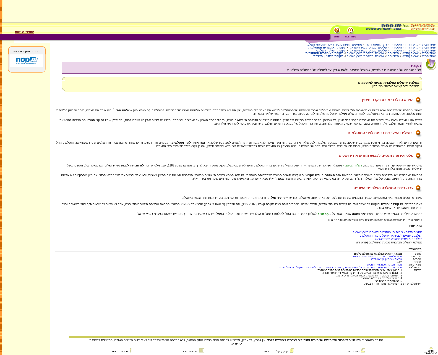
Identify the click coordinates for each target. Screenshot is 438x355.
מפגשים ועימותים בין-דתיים (345, 44)
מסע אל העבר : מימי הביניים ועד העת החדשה (377, 256)
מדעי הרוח (412, 44)
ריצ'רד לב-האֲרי (352, 165)
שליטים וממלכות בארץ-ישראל (368, 47)
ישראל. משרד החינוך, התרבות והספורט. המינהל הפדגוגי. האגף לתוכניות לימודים (322, 267)
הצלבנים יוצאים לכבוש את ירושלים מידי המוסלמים (391, 235)
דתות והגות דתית (376, 44)
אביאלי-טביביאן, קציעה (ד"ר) (386, 259)
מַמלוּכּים (323, 214)
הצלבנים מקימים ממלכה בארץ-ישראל (398, 239)
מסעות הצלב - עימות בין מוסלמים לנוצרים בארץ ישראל (387, 232)
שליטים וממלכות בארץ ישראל (365, 53)
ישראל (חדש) (410, 53)
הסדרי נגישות (24, 32)
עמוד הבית (429, 44)
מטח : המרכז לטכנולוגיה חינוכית (384, 264)
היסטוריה (396, 44)
